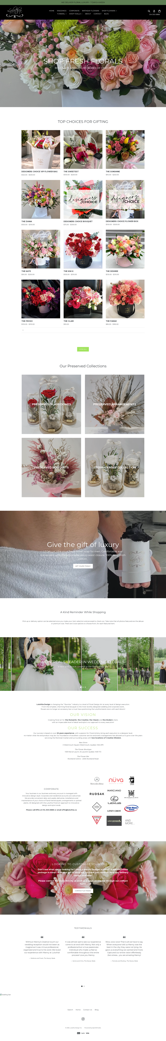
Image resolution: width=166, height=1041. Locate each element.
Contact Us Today (83, 891)
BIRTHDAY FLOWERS (90, 11)
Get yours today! (83, 566)
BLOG (106, 14)
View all (83, 349)
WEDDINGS (61, 11)
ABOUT (88, 14)
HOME (51, 11)
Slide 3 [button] (85, 687)
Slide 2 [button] (83, 687)
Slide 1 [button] (80, 687)
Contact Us (87, 1010)
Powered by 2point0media (92, 1028)
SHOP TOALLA (76, 14)
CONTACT (97, 14)
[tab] (80, 687)
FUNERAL (62, 14)
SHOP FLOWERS (110, 11)
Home (78, 1010)
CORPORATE (74, 11)
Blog (97, 1010)
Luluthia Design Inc (76, 1028)
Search (70, 1010)
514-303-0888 (154, 14)
